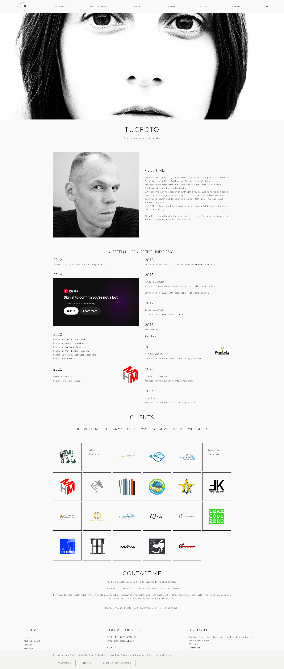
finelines (150, 336)
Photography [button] (99, 6)
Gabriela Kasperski (85, 354)
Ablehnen (87, 663)
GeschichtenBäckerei (76, 343)
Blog (203, 6)
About (236, 6)
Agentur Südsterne (75, 339)
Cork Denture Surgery (77, 350)
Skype (109, 647)
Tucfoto (59, 6)
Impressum (194, 647)
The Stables (151, 329)
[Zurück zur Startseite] (22, 6)
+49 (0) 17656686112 (125, 637)
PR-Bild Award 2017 (172, 314)
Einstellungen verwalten (117, 663)
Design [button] (170, 6)
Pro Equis (69, 358)
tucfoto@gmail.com (124, 640)
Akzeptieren (64, 663)
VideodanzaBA (202, 264)
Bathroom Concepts (75, 347)
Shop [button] (137, 6)
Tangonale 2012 (99, 264)
